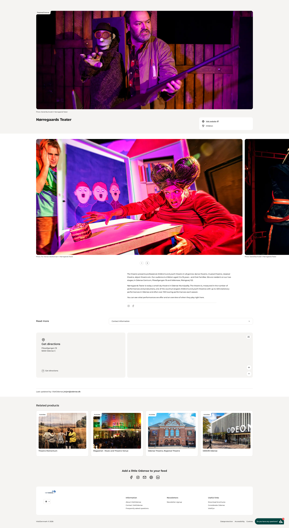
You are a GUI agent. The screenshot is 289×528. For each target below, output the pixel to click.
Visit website (211, 121)
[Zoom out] (249, 373)
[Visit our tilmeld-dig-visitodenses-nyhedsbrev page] (145, 477)
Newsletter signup (174, 502)
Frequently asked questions (137, 508)
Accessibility (240, 521)
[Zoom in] (249, 367)
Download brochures (216, 502)
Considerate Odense (216, 505)
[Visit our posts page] (158, 477)
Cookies (249, 521)
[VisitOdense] (50, 492)
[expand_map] (248, 336)
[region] (190, 355)
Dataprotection (226, 521)
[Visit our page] (138, 477)
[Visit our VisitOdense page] (131, 477)
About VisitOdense (133, 502)
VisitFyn (211, 508)
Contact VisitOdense (134, 505)
